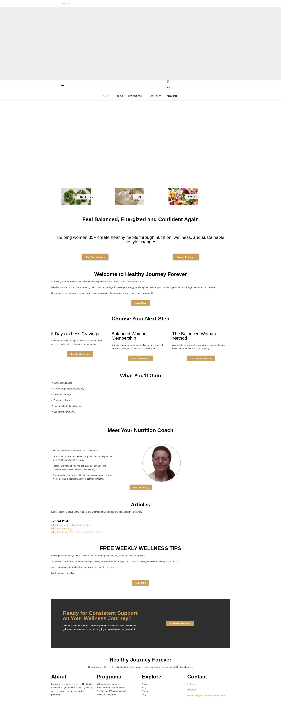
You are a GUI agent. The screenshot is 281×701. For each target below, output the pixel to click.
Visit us (65, 3)
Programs (109, 677)
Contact (156, 95)
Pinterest (191, 689)
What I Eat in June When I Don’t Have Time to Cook (76, 532)
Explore (151, 677)
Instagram (192, 684)
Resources (135, 95)
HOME (104, 95)
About (58, 677)
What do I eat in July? (61, 528)
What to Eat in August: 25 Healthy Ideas (71, 524)
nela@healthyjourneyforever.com (209, 695)
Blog (119, 95)
